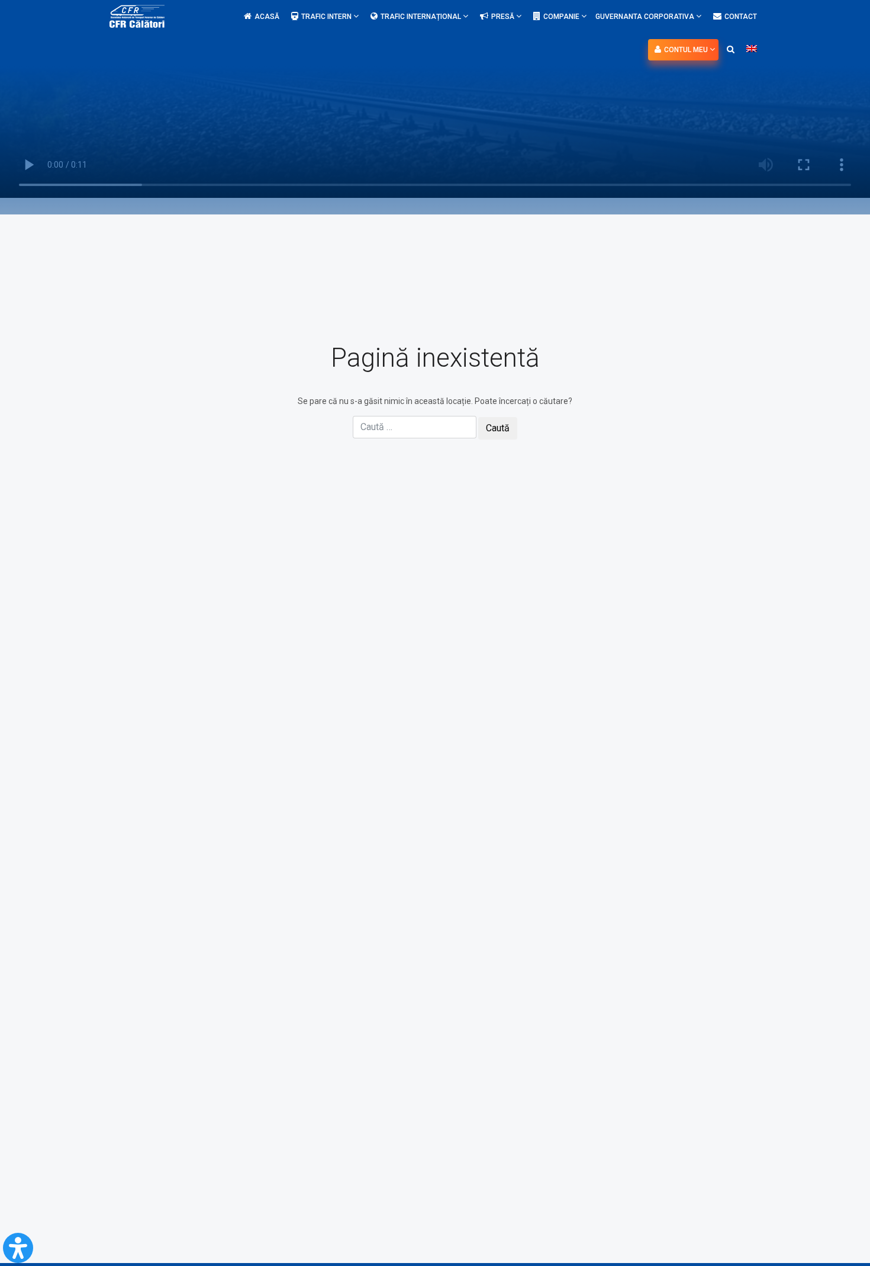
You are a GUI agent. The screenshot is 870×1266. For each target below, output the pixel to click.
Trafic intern (327, 16)
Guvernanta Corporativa (645, 16)
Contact (740, 16)
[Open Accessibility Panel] (18, 1248)
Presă (503, 16)
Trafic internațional (422, 16)
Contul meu (687, 50)
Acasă (266, 16)
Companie (562, 16)
